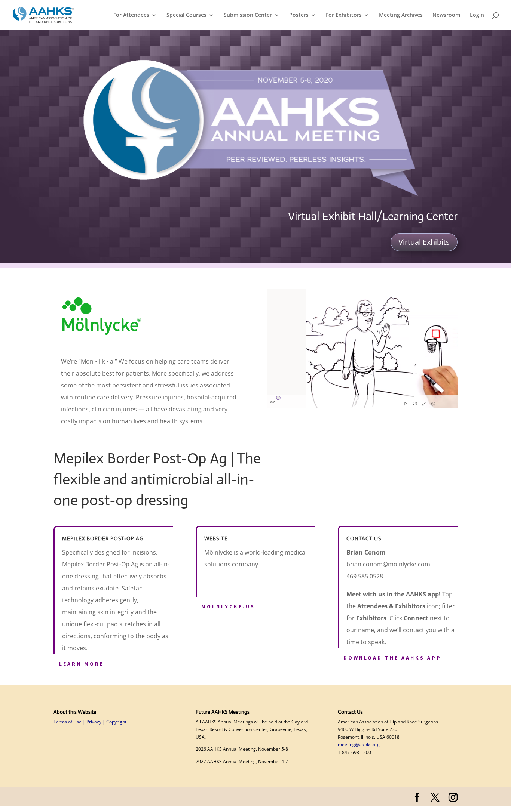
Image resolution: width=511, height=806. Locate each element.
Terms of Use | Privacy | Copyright (89, 722)
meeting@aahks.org (359, 744)
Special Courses (186, 15)
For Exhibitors (344, 15)
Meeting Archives (401, 15)
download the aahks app (392, 657)
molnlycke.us (228, 606)
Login (477, 15)
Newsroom (446, 15)
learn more (81, 663)
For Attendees (131, 15)
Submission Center (248, 15)
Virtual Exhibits (424, 242)
